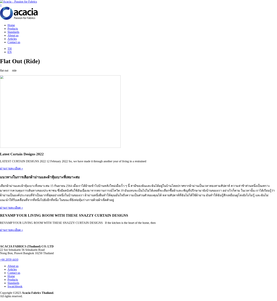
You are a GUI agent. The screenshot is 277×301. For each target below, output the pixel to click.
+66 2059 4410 (9, 259)
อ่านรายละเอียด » (11, 168)
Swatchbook (15, 286)
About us (13, 35)
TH (10, 48)
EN (10, 52)
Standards (13, 32)
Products (13, 28)
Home (11, 25)
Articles (12, 38)
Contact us (14, 42)
